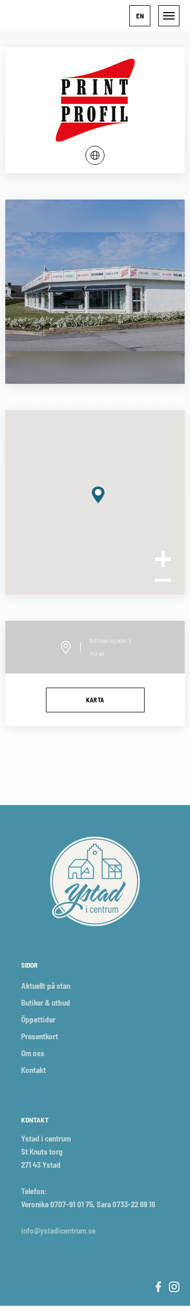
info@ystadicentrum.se (58, 1230)
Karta (95, 699)
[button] (139, 15)
